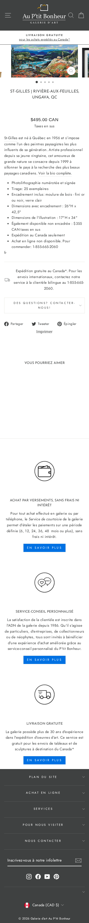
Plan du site (43, 777)
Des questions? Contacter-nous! (44, 305)
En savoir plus (44, 548)
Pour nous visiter (43, 825)
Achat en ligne (43, 793)
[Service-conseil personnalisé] (44, 582)
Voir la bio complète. (55, 173)
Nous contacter (43, 841)
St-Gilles (20, 92)
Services (43, 809)
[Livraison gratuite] (44, 694)
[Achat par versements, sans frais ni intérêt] (44, 471)
